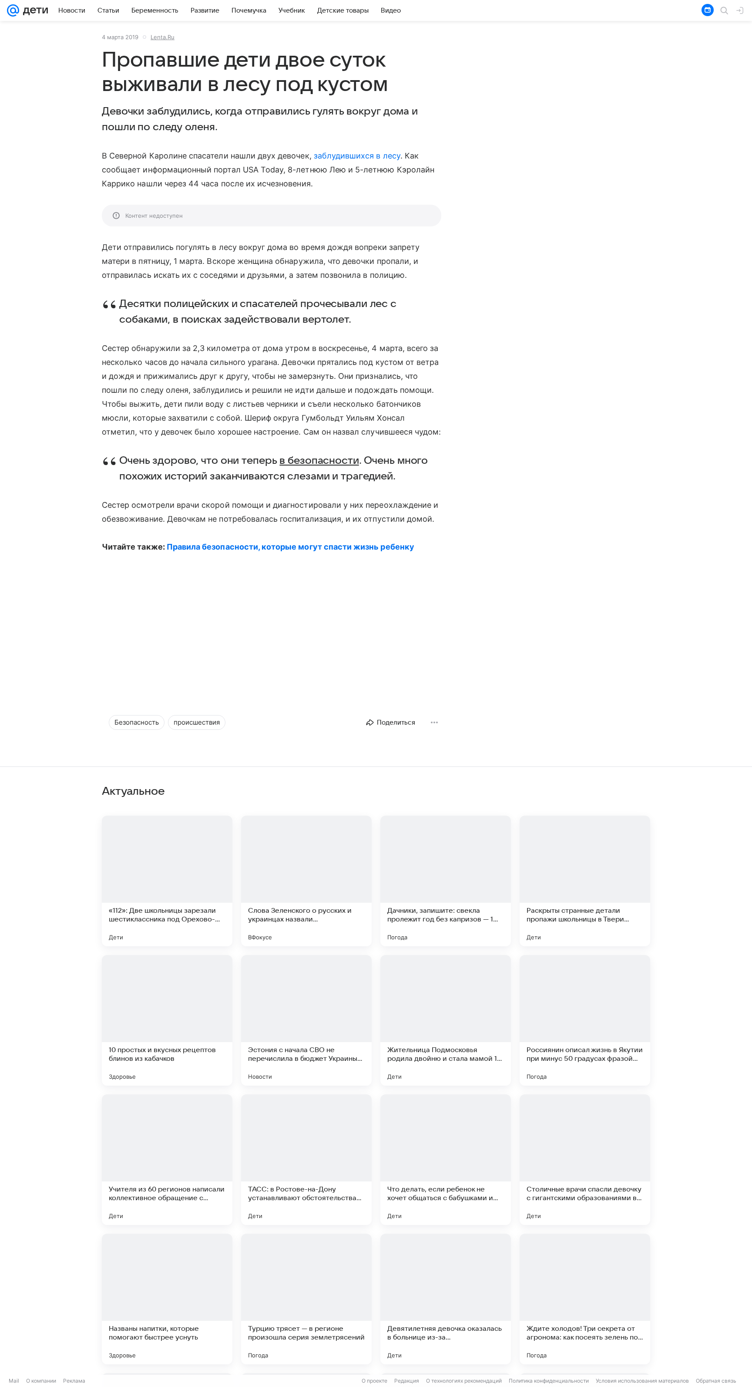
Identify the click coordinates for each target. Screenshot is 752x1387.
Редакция (406, 1380)
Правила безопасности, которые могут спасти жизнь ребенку (290, 546)
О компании (41, 1380)
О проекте (374, 1380)
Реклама (74, 1380)
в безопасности (319, 460)
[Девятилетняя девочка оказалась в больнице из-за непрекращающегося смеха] (445, 1299)
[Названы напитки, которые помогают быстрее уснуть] (167, 1299)
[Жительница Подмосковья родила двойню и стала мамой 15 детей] (445, 1020)
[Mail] (13, 10)
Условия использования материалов (642, 1380)
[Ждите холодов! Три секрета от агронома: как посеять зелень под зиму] (585, 1299)
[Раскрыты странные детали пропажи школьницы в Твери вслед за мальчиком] (585, 881)
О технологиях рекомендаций (464, 1380)
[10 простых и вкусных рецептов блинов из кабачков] (167, 1020)
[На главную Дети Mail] (33, 10)
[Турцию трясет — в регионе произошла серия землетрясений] (306, 1299)
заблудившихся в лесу (357, 155)
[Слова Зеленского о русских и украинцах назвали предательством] (306, 881)
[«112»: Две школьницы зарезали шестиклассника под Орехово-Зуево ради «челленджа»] (167, 881)
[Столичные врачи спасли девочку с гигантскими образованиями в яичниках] (585, 1159)
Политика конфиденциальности (549, 1380)
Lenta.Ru (163, 37)
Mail (14, 1380)
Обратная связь (716, 1380)
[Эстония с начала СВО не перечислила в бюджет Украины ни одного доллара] (306, 1020)
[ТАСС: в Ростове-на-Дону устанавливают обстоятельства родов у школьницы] (306, 1159)
